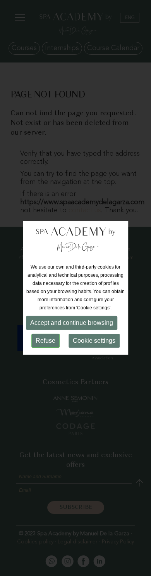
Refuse (45, 340)
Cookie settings (94, 340)
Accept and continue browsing (71, 322)
